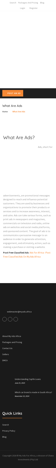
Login (22, 8)
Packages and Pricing (28, 2)
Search (13, 2)
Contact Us (7, 348)
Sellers (5, 354)
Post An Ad (14, 93)
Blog (42, 2)
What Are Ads (18, 111)
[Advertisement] (28, 57)
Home (5, 111)
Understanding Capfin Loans (28, 379)
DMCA (5, 360)
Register (34, 8)
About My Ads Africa (11, 336)
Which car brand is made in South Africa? (33, 392)
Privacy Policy (8, 430)
